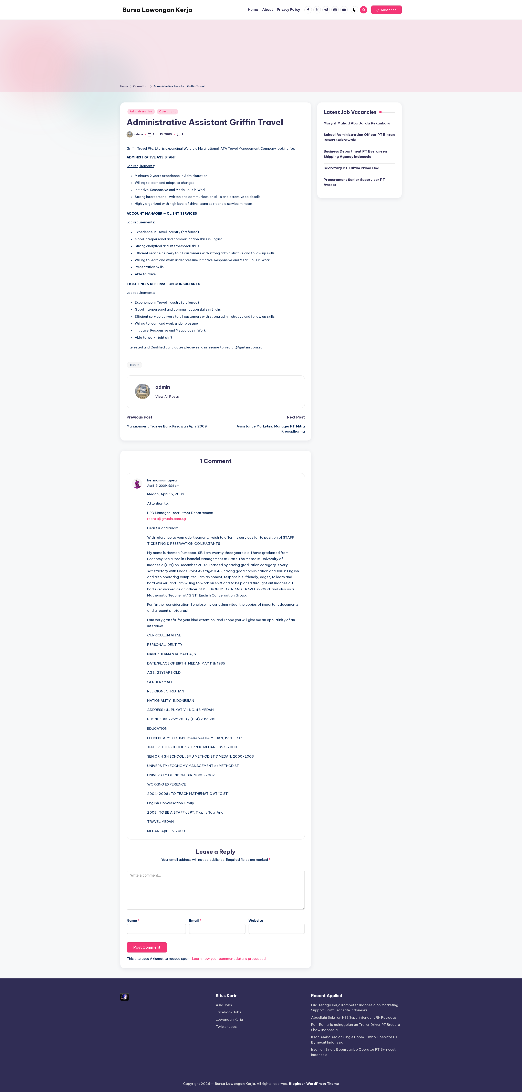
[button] (386, 9)
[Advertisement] (261, 53)
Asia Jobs (224, 1005)
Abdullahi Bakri (323, 1017)
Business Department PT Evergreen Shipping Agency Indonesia (355, 154)
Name (133, 920)
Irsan (315, 1049)
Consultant (167, 111)
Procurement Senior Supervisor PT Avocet (354, 182)
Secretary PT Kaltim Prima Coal (352, 168)
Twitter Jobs (226, 1026)
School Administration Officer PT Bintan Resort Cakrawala (359, 137)
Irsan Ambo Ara (324, 1037)
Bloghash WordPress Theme (314, 1083)
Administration (141, 111)
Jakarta (134, 365)
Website (256, 920)
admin (162, 387)
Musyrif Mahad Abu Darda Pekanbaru (357, 123)
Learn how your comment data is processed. (229, 958)
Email (195, 920)
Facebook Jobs (228, 1012)
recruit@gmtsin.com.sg (166, 518)
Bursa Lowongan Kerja (157, 10)
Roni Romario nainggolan (332, 1024)
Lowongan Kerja (229, 1019)
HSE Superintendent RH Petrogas (369, 1017)
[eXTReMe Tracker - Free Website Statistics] (124, 996)
